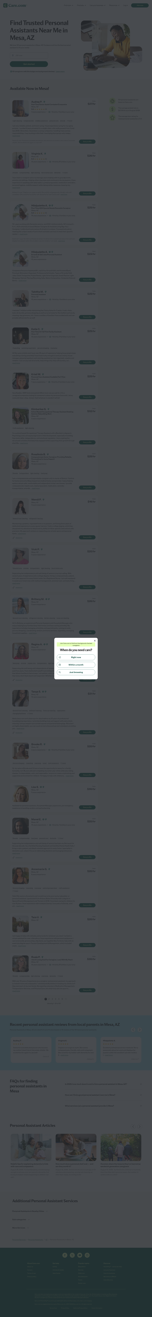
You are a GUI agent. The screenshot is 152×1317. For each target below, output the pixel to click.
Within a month (76, 665)
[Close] (94, 640)
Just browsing (76, 672)
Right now (76, 657)
